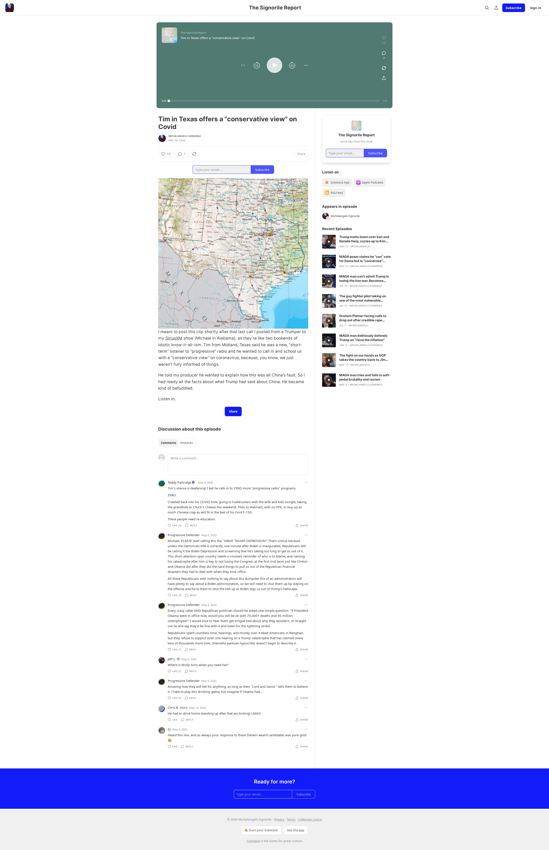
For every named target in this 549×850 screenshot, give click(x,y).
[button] (243, 65)
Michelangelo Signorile (185, 136)
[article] (356, 241)
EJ (169, 729)
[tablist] (176, 443)
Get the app (295, 830)
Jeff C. (172, 659)
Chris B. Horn (177, 707)
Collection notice (310, 819)
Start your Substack (263, 830)
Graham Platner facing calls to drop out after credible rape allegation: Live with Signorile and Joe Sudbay (362, 318)
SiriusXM (173, 338)
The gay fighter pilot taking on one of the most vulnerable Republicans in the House (362, 298)
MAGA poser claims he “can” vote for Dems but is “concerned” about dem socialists (365, 259)
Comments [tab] (168, 443)
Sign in (535, 8)
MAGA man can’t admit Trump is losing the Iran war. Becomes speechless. (364, 278)
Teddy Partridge (179, 482)
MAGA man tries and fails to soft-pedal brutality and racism (365, 377)
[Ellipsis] (306, 482)
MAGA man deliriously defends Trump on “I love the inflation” (363, 338)
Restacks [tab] (186, 443)
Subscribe (514, 8)
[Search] (487, 7)
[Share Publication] (496, 7)
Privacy (279, 819)
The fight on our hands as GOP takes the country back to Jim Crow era (362, 357)
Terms (291, 819)
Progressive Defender (184, 535)
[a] (329, 241)
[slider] (274, 101)
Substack (253, 841)
